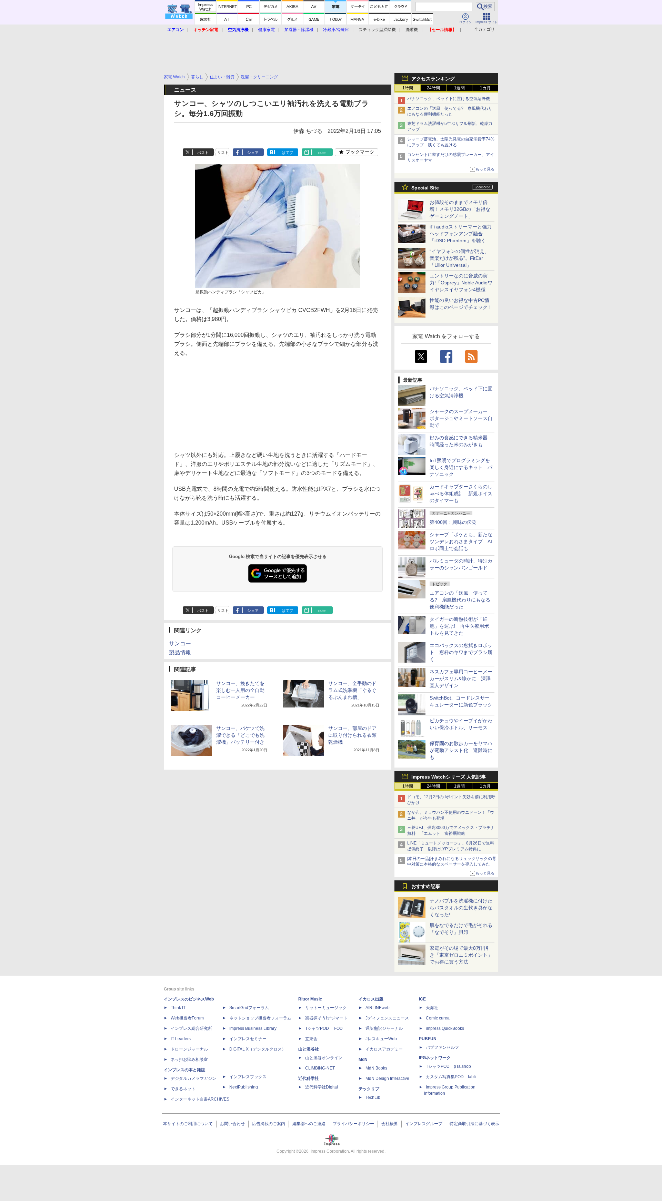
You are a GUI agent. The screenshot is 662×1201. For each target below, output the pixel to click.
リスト (223, 152)
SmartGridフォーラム (249, 1007)
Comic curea (438, 1018)
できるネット (183, 1088)
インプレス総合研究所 (191, 1028)
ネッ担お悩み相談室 (189, 1059)
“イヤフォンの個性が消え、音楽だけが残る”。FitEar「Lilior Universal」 (459, 258)
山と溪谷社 (308, 1049)
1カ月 (485, 88)
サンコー (180, 643)
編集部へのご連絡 (308, 1123)
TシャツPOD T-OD (324, 1028)
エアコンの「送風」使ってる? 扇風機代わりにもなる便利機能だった (460, 599)
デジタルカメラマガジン (193, 1078)
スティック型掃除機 (377, 29)
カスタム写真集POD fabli (451, 1076)
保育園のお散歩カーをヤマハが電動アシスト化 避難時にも (461, 750)
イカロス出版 (371, 999)
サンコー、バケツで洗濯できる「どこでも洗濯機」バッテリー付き (240, 735)
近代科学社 (308, 1078)
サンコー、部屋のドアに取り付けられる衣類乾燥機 (352, 735)
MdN (363, 1059)
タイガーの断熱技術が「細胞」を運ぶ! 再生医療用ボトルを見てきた (459, 626)
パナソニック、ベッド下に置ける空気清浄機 (448, 98)
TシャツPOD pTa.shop (448, 1066)
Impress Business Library (253, 1028)
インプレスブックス (248, 1076)
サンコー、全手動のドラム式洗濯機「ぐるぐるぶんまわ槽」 (352, 690)
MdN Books (376, 1068)
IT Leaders (181, 1038)
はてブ (287, 152)
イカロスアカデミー (384, 1049)
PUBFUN (428, 1038)
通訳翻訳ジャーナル (384, 1028)
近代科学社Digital (321, 1087)
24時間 (433, 88)
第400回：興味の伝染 (453, 522)
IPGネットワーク (435, 1057)
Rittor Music (310, 999)
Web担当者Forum (187, 1018)
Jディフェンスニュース (387, 1018)
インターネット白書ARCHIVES (200, 1099)
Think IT (178, 1007)
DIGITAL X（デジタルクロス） (257, 1049)
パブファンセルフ (442, 1047)
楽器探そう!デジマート (326, 1018)
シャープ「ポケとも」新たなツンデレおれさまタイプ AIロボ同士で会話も (461, 541)
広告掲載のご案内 (268, 1123)
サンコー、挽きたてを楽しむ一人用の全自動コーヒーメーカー (240, 690)
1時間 (407, 88)
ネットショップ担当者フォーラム (260, 1018)
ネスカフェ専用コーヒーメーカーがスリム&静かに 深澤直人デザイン (461, 678)
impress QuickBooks (445, 1028)
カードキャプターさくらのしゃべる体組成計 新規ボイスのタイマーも (461, 493)
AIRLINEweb (377, 1007)
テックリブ (369, 1088)
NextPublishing (243, 1087)
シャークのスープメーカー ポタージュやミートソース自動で (461, 418)
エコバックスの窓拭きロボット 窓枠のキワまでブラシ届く (461, 652)
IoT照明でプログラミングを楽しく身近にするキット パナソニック (461, 467)
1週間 (459, 88)
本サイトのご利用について (188, 1123)
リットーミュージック (326, 1007)
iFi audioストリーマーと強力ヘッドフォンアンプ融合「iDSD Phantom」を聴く (461, 233)
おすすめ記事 (425, 886)
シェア (253, 152)
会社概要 (389, 1123)
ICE (422, 999)
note (321, 152)
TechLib (372, 1097)
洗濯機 (411, 29)
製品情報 (180, 652)
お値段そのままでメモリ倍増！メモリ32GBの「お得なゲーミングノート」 (460, 209)
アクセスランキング (433, 78)
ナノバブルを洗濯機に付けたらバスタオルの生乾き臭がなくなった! (461, 907)
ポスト (203, 152)
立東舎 (311, 1038)
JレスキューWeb (381, 1038)
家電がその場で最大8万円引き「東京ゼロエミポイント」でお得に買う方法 (461, 955)
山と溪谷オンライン (323, 1057)
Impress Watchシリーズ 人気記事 (448, 777)
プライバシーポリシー (353, 1123)
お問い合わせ (232, 1123)
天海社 (432, 1007)
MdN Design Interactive (387, 1078)
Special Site (425, 188)
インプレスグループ (423, 1123)
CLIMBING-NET (320, 1068)
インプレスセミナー (248, 1038)
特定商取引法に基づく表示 (474, 1123)
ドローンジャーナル (189, 1049)
